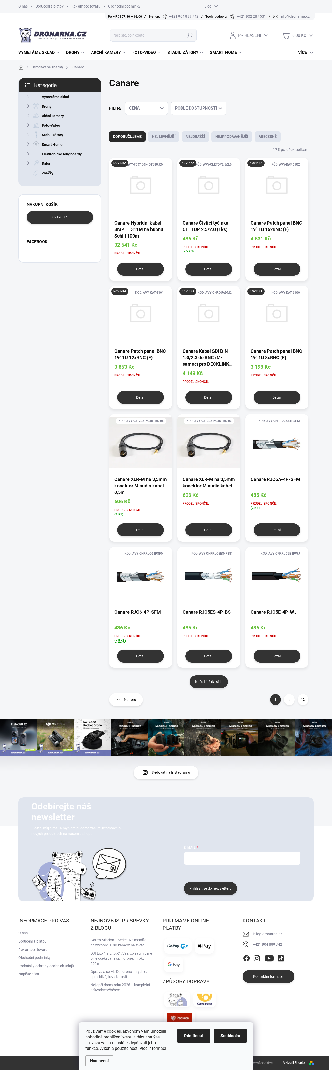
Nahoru (130, 700)
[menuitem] (39, 52)
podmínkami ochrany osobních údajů (261, 873)
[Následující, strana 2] (289, 699)
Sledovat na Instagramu (170, 772)
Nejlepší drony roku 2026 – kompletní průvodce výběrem (120, 987)
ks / (59, 217)
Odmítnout (193, 1035)
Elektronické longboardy (62, 154)
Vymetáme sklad (55, 97)
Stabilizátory (52, 135)
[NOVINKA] (140, 188)
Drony (46, 106)
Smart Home (52, 144)
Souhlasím (230, 1035)
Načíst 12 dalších (209, 682)
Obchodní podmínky (124, 6)
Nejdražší (195, 136)
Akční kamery (53, 116)
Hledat (190, 35)
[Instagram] (257, 957)
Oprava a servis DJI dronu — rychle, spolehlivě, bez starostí (119, 974)
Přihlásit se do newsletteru (210, 888)
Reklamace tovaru (85, 6)
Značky (47, 173)
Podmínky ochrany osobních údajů (46, 966)
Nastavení (99, 1060)
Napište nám (28, 974)
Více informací (153, 1048)
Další (46, 163)
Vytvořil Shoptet (294, 1063)
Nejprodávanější (231, 136)
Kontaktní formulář (268, 976)
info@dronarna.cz (267, 934)
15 (303, 699)
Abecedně (268, 136)
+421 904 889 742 (267, 944)
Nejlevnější (163, 136)
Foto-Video (51, 125)
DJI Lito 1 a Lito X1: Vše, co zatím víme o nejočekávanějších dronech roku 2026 (121, 958)
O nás (23, 6)
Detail (140, 269)
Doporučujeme (127, 136)
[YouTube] (269, 957)
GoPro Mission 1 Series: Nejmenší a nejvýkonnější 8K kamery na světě (119, 942)
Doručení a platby (50, 6)
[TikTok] (281, 957)
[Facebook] (246, 957)
